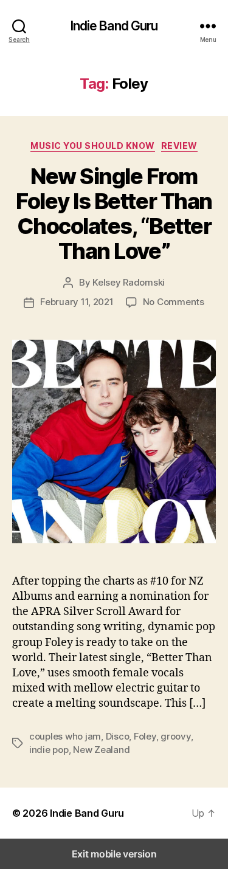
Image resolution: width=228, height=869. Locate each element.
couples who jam (65, 736)
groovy (175, 736)
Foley (145, 736)
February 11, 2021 (77, 301)
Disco (118, 736)
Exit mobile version (114, 854)
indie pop (49, 749)
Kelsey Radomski (128, 282)
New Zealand (101, 749)
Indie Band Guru (114, 25)
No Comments (173, 301)
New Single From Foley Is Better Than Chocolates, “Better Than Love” (114, 213)
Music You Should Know (92, 145)
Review (179, 145)
